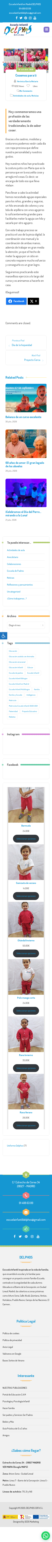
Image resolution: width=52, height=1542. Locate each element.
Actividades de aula (22, 95)
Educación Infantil (16, 667)
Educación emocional (17, 662)
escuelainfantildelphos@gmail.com (25, 12)
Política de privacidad (12, 1340)
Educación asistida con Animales (21, 656)
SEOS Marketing (32, 1521)
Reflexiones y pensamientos (20, 584)
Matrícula (12, 700)
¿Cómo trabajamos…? (17, 598)
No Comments (26, 91)
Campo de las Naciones (36, 1300)
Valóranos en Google (12, 1353)
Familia (37, 689)
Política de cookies (11, 1333)
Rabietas (12, 717)
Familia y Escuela (15, 695)
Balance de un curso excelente (23, 417)
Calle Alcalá (25, 1295)
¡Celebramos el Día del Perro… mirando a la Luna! (23, 513)
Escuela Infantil (33, 673)
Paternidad (13, 711)
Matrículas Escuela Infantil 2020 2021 (23, 706)
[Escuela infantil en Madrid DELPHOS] (18, 29)
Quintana (35, 1295)
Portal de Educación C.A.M (14, 1394)
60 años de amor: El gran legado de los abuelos (24, 464)
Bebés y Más (8, 1421)
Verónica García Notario (27, 81)
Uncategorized (13, 591)
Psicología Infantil (22, 1401)
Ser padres (7, 1414)
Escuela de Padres (15, 570)
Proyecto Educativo (29, 711)
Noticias (35, 95)
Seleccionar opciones (26, 838)
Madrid (12, 1291)
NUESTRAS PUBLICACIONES (15, 1387)
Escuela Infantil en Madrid (19, 684)
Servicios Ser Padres (23, 1414)
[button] (3, 635)
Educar (30, 667)
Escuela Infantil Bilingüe (18, 678)
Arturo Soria (13, 1295)
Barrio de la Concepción (25, 1287)
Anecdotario (12, 557)
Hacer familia (9, 1408)
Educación (13, 651)
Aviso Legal (8, 1346)
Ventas (43, 1295)
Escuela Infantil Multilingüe (19, 689)
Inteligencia (31, 695)
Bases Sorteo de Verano (13, 1360)
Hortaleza (7, 1300)
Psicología (7, 1401)
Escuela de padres (16, 673)
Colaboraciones (14, 564)
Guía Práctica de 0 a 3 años (15, 1428)
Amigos (6, 1435)
